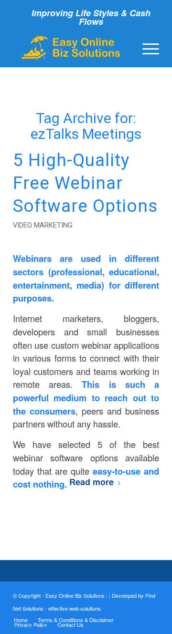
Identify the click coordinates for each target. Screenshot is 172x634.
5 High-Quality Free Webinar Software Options (85, 183)
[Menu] (146, 48)
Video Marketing (43, 225)
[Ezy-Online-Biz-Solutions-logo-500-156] (71, 48)
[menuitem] (146, 48)
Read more (91, 482)
